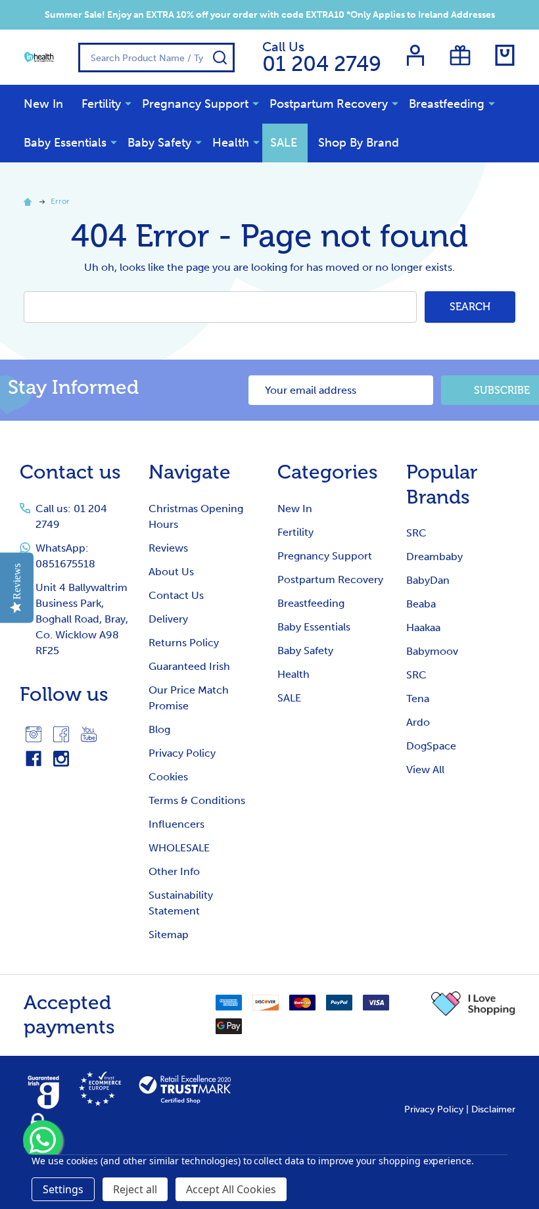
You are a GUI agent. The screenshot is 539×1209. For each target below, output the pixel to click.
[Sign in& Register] (415, 55)
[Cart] (504, 55)
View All (425, 769)
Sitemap (169, 934)
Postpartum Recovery (329, 104)
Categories (327, 472)
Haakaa (423, 627)
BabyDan (428, 580)
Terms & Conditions (197, 800)
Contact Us (176, 595)
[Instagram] (33, 734)
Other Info (174, 871)
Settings (63, 1189)
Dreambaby (434, 556)
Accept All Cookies (231, 1189)
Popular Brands (442, 484)
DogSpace (431, 746)
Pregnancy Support (195, 104)
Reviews (168, 548)
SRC (416, 533)
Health (230, 142)
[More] (128, 103)
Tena (417, 698)
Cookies (168, 776)
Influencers (176, 824)
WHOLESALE (179, 848)
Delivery (168, 619)
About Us (171, 571)
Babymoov (432, 651)
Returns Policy (184, 642)
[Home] (29, 201)
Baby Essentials (65, 142)
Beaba (421, 604)
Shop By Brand (358, 142)
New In (43, 104)
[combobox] (156, 57)
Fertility (101, 104)
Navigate (190, 472)
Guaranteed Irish (189, 666)
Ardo (418, 722)
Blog (159, 729)
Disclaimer (493, 1109)
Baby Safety (159, 142)
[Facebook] (61, 734)
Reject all (135, 1189)
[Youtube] (89, 734)
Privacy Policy (182, 753)
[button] (473, 1004)
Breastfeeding (446, 104)
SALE (283, 142)
